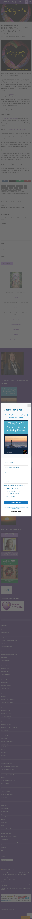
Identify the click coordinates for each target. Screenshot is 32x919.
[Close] (29, 405)
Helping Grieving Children (13, 491)
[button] (16, 437)
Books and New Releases (12, 493)
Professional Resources (12, 499)
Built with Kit (16, 511)
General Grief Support (12, 488)
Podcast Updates (10, 496)
